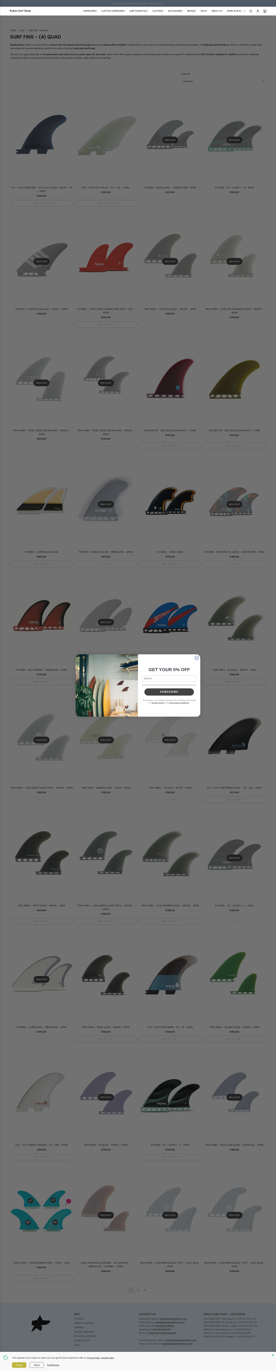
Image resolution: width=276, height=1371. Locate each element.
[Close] (272, 1355)
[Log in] (257, 11)
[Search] (250, 11)
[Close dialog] (197, 658)
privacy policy (158, 703)
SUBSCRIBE (169, 691)
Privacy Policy (93, 1357)
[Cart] (264, 11)
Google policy (107, 1357)
